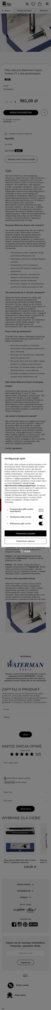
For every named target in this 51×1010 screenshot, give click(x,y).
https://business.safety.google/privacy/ (20, 485)
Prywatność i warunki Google (24, 483)
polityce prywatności (22, 478)
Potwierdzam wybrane (25, 541)
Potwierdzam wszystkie (25, 533)
